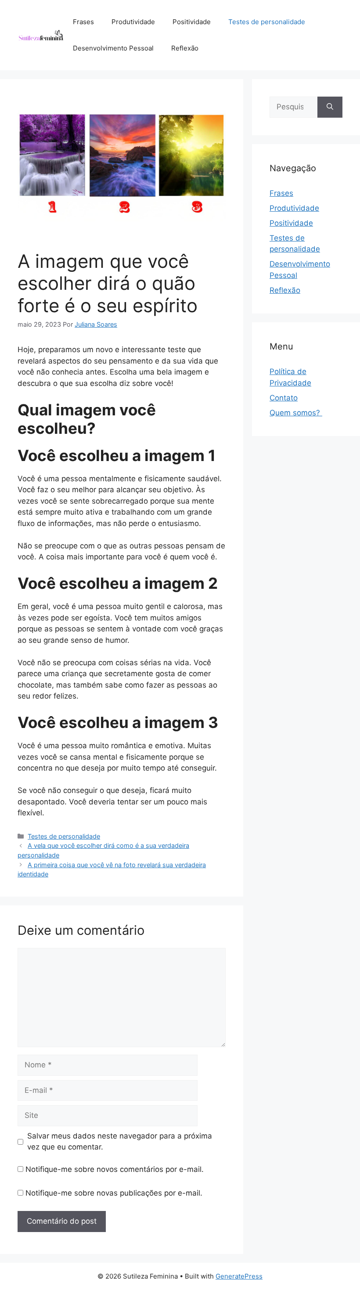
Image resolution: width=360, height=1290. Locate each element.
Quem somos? (296, 412)
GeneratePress (239, 1276)
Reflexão (184, 48)
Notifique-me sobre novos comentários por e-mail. (114, 1169)
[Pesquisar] (329, 107)
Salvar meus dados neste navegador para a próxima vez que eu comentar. (119, 1141)
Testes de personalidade (266, 22)
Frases (83, 22)
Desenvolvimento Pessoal (113, 48)
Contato (284, 397)
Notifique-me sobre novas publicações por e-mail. (113, 1193)
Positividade (192, 22)
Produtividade (133, 22)
